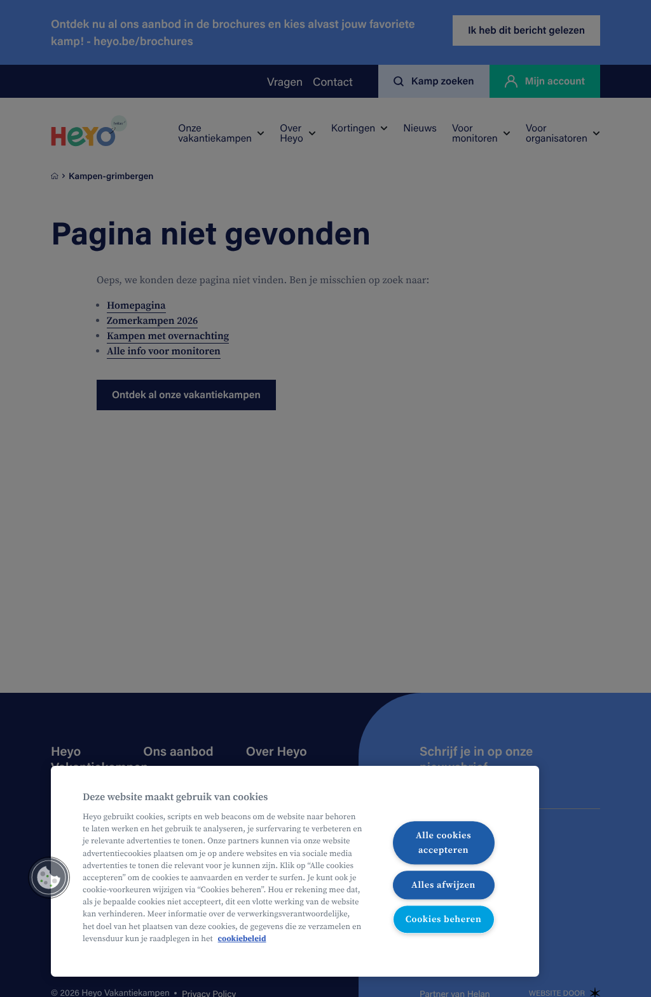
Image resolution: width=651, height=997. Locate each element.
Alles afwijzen (443, 884)
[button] (49, 877)
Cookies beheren (444, 919)
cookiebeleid (242, 938)
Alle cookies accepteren (443, 842)
